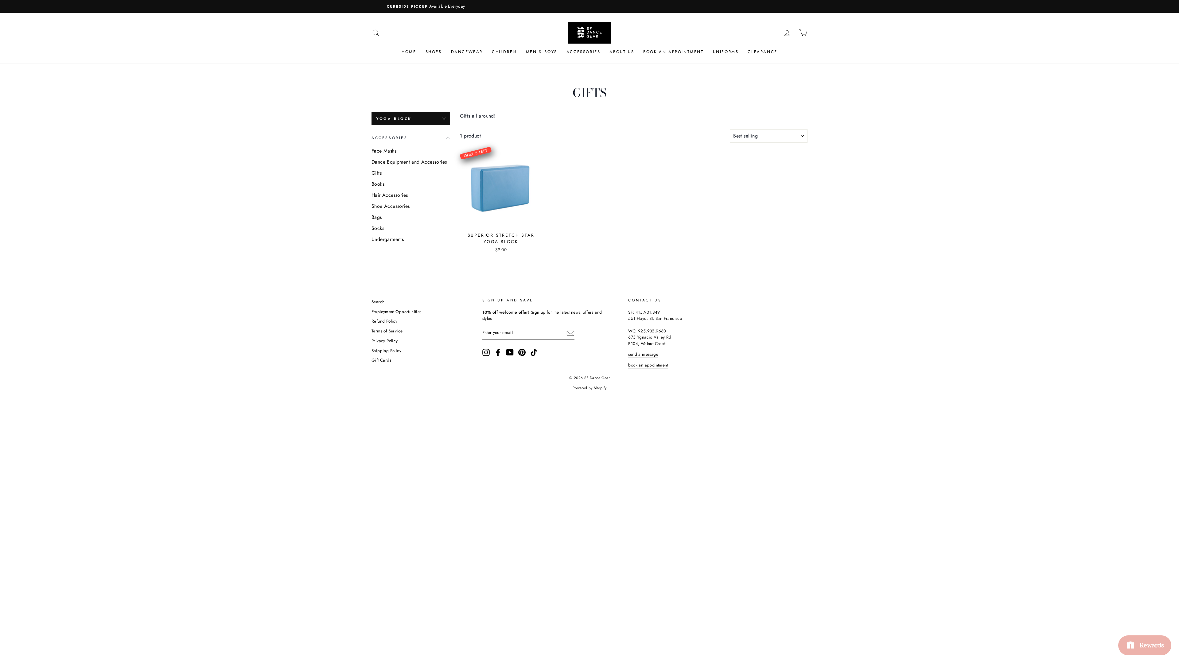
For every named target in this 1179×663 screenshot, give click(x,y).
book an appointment (648, 365)
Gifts (377, 172)
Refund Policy (384, 321)
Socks (378, 228)
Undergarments (388, 239)
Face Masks (384, 150)
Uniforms (726, 52)
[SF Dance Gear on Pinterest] (522, 352)
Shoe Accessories (391, 206)
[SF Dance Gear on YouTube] (510, 352)
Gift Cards (381, 360)
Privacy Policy (385, 341)
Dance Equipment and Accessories (409, 161)
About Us (621, 52)
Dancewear (467, 52)
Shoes (434, 52)
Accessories (583, 52)
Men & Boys (541, 52)
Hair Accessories (390, 195)
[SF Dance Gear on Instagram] (486, 352)
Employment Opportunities (397, 311)
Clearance (762, 52)
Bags (377, 217)
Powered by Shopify (589, 388)
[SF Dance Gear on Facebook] (498, 352)
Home (409, 52)
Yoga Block (394, 119)
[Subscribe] (570, 333)
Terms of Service (387, 331)
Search (378, 302)
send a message (643, 354)
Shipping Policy (386, 350)
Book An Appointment (673, 52)
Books (378, 184)
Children (504, 52)
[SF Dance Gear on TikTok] (534, 352)
